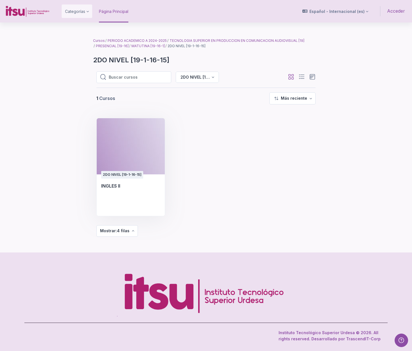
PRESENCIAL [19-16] (112, 46)
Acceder (396, 11)
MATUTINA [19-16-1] (148, 46)
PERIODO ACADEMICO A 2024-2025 (137, 40)
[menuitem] (292, 98)
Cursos (99, 40)
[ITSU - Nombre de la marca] (27, 11)
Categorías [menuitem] (75, 11)
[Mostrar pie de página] (401, 340)
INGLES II (110, 186)
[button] (335, 11)
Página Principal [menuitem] (113, 11)
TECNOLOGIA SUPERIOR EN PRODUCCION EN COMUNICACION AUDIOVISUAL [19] (237, 40)
